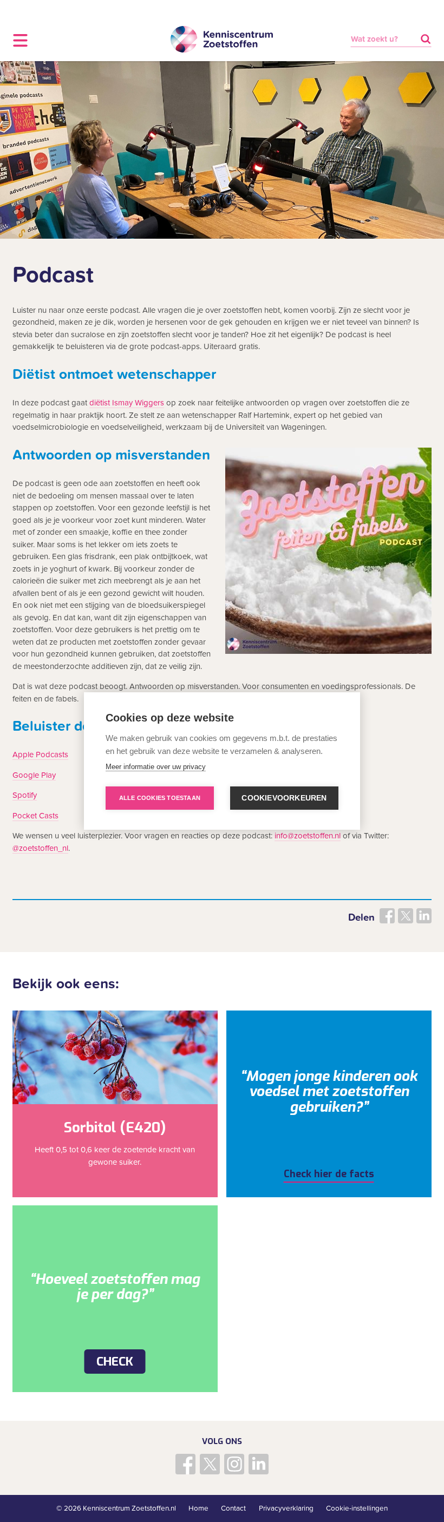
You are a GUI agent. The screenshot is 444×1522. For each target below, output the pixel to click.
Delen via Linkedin (424, 915)
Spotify (24, 795)
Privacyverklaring (286, 1508)
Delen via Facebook (387, 915)
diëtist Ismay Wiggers (126, 403)
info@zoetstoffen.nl (308, 836)
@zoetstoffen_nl (40, 848)
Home (198, 1508)
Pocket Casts (35, 816)
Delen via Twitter (405, 915)
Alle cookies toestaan (159, 798)
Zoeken (425, 39)
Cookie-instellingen (357, 1508)
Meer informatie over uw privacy (156, 767)
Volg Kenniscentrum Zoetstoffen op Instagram (234, 1464)
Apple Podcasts (40, 754)
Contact (233, 1508)
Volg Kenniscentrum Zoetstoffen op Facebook (185, 1464)
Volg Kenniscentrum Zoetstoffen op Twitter (210, 1464)
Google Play (34, 775)
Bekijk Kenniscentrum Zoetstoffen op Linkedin (259, 1464)
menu (20, 40)
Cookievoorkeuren (284, 798)
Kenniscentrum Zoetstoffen (222, 39)
